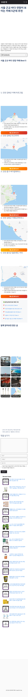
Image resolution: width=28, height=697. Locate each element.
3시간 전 (4, 2)
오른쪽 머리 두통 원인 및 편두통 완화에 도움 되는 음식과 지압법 (17, 569)
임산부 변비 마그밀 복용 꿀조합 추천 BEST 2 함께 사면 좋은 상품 (17, 599)
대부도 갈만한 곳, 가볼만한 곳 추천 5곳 (11, 432)
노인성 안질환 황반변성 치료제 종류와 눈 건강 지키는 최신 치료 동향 (17, 584)
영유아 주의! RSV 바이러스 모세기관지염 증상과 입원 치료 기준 (16, 592)
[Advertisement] (14, 29)
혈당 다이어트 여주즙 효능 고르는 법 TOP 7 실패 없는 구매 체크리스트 (17, 487)
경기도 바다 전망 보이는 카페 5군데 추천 (11, 430)
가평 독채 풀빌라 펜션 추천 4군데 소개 (13, 309)
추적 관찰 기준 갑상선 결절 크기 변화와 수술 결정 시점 (17, 479)
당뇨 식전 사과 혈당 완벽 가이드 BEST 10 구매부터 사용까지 (16, 539)
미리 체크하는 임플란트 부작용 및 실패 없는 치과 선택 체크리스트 (17, 517)
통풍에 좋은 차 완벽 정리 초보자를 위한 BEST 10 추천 (16, 577)
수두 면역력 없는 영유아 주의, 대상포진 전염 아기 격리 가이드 (17, 622)
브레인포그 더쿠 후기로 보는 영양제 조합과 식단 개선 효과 (17, 532)
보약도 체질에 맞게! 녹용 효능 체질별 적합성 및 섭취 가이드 (17, 562)
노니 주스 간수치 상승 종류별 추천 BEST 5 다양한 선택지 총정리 (16, 524)
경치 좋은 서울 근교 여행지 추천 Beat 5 (13, 318)
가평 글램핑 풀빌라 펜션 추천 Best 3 (13, 312)
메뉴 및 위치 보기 (14, 133)
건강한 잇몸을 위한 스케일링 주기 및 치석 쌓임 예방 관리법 (17, 494)
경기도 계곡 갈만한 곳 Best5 (11, 305)
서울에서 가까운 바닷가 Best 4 (12, 315)
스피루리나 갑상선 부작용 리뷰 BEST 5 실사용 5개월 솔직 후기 (16, 554)
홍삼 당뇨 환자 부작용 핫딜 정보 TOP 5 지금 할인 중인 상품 (16, 502)
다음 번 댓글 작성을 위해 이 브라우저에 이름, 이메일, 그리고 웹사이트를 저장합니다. (14, 467)
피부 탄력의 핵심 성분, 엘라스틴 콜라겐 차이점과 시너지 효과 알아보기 (17, 607)
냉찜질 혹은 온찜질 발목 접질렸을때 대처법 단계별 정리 (17, 547)
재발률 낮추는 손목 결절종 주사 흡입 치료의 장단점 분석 (17, 509)
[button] (24, 2)
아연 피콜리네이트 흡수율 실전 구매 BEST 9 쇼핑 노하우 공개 (17, 614)
